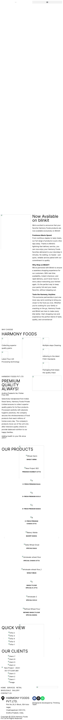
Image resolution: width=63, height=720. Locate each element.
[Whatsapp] (43, 698)
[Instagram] (38, 698)
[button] (47, 2)
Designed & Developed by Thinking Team (46, 703)
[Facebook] (34, 698)
